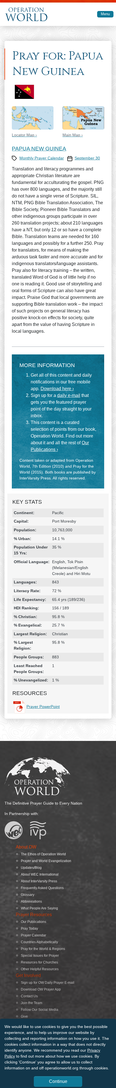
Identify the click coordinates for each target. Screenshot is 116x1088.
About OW (26, 847)
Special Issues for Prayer (40, 956)
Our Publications (33, 922)
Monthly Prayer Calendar (41, 158)
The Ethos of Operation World (43, 854)
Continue (58, 1081)
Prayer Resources (34, 914)
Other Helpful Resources (40, 969)
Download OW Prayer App (41, 989)
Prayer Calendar (33, 935)
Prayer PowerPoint (43, 706)
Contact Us (29, 996)
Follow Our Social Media (39, 1010)
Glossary (27, 895)
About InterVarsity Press (39, 881)
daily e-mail (68, 395)
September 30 (87, 158)
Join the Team (31, 1003)
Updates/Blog (31, 868)
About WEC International (40, 874)
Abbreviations (31, 901)
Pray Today (29, 929)
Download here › (57, 388)
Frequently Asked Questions (42, 888)
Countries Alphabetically (39, 942)
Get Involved (28, 975)
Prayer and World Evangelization (46, 861)
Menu (105, 14)
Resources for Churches (39, 962)
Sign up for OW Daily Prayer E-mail (47, 983)
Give (24, 1016)
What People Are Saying (39, 908)
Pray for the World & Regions (43, 949)
